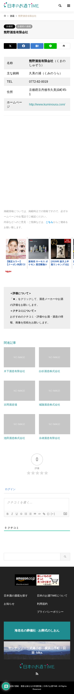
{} (48, 513)
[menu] (68, 5)
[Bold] (7, 514)
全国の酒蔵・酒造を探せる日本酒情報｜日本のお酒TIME (33, 686)
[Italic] (12, 514)
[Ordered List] (25, 514)
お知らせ (9, 603)
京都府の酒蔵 (24, 26)
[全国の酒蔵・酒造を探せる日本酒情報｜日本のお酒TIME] (21, 5)
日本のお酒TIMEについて (52, 595)
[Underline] (16, 514)
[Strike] (21, 514)
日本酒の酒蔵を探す (16, 595)
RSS (37, 673)
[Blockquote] (34, 514)
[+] (53, 513)
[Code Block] (39, 514)
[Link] (44, 514)
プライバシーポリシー (50, 611)
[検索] (59, 5)
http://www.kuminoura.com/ (47, 104)
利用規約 (42, 603)
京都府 (9, 26)
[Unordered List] (30, 514)
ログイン (10, 489)
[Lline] (50, 46)
